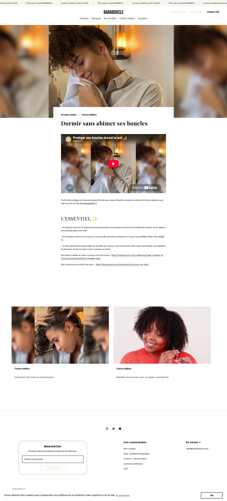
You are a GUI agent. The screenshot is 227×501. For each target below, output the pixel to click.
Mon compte (129, 448)
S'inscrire (53, 468)
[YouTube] (120, 428)
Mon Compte (178, 11)
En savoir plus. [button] (123, 495)
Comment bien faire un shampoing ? (34, 377)
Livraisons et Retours (133, 463)
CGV (126, 468)
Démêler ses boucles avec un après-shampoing (142, 377)
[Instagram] (107, 428)
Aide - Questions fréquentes (137, 453)
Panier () (213, 11)
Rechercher (196, 11)
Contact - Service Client (135, 458)
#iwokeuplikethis (87, 203)
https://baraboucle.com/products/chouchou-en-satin (122, 264)
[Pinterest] (113, 428)
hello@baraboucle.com (197, 448)
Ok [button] (211, 495)
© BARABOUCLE (19, 489)
